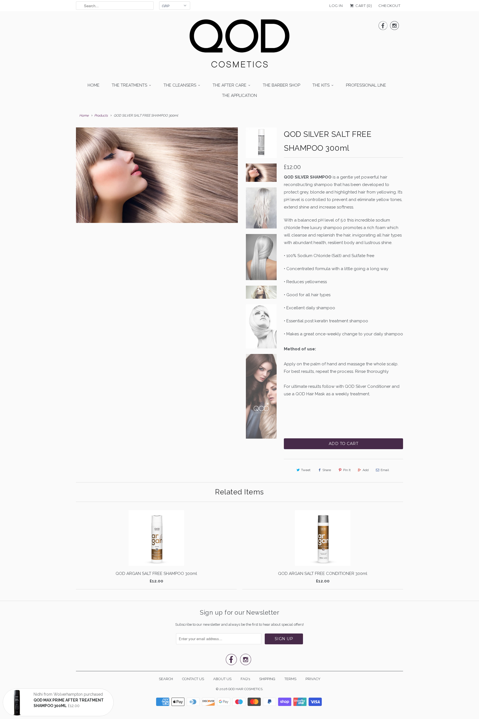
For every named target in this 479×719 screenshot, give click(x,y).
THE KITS (321, 85)
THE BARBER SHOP (281, 85)
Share (326, 470)
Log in (336, 5)
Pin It (347, 470)
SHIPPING (267, 679)
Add (366, 470)
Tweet (305, 470)
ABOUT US (222, 679)
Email (385, 470)
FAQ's (245, 679)
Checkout (389, 5)
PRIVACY (312, 679)
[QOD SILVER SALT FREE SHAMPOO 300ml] (157, 175)
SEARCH (166, 679)
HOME (94, 85)
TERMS (290, 679)
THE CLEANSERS (180, 85)
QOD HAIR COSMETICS (245, 689)
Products (101, 115)
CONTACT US (193, 679)
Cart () (363, 5)
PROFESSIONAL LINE (366, 85)
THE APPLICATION (239, 95)
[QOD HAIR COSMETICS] (239, 45)
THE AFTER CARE (229, 85)
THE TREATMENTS (129, 85)
